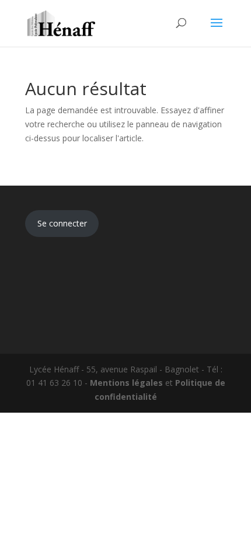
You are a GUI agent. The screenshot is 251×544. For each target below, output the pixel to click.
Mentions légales (126, 382)
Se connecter (62, 223)
